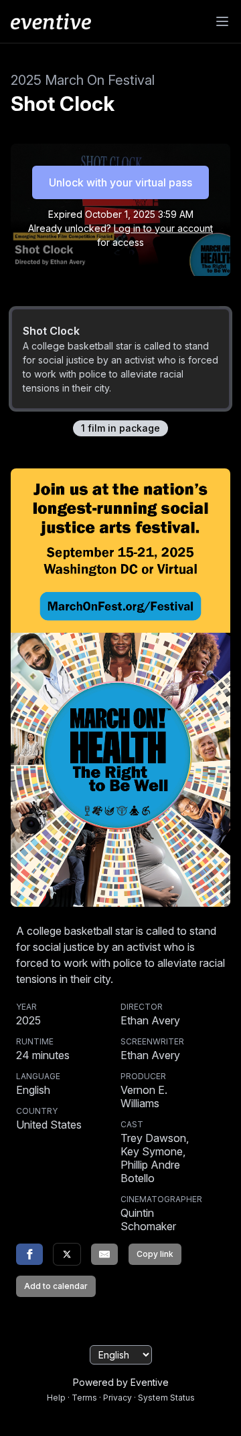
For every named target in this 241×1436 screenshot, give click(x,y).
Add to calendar (56, 1286)
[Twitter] (67, 1254)
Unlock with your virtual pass (120, 182)
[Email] (104, 1254)
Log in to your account (163, 228)
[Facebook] (29, 1254)
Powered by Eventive (121, 1382)
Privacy (117, 1398)
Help (56, 1398)
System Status (166, 1398)
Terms (84, 1398)
